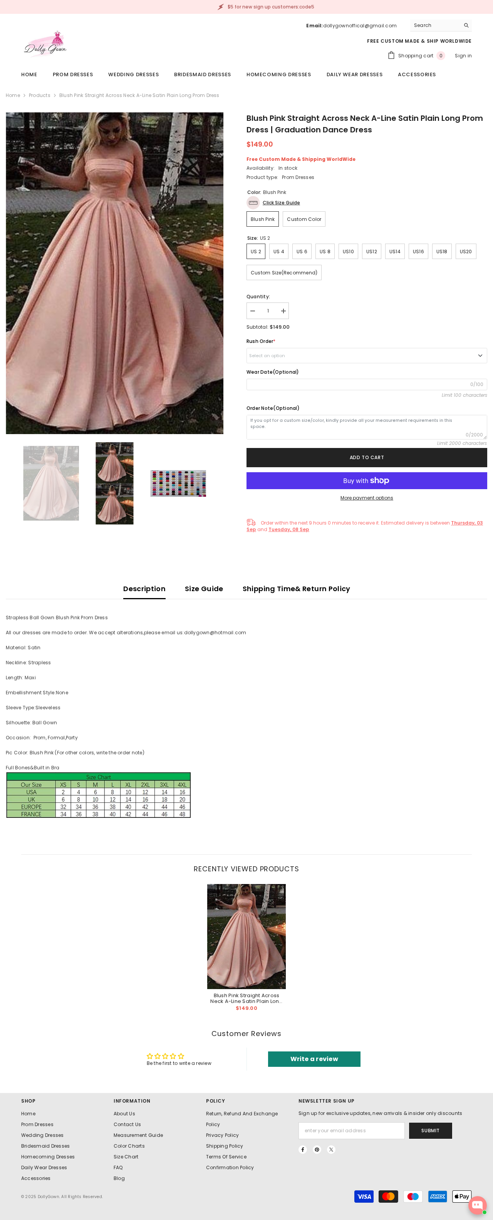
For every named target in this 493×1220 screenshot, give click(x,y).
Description (144, 588)
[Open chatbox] (477, 1205)
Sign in (463, 55)
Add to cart (367, 457)
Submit (430, 1130)
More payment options (366, 498)
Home (13, 95)
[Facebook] (302, 1149)
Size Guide (204, 588)
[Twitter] (331, 1149)
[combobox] (435, 25)
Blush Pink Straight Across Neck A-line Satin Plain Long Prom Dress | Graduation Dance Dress (246, 998)
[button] (273, 202)
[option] (114, 273)
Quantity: (258, 296)
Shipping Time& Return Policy (296, 588)
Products (39, 95)
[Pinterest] (317, 1149)
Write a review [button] (314, 1059)
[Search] (441, 26)
